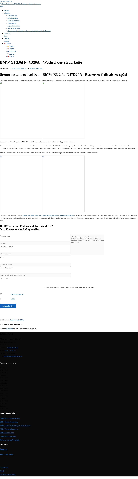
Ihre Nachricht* (4, 278)
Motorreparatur (12, 23)
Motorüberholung (13, 18)
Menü (1, 6)
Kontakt (6, 41)
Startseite (6, 10)
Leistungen (7, 13)
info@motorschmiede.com (13, 356)
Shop (5, 36)
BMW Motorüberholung (9, 422)
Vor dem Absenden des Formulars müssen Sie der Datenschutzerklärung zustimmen (69, 287)
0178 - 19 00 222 (10, 350)
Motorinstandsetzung (14, 20)
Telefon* (2, 257)
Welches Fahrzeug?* (6, 268)
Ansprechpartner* (5, 236)
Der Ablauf (7, 33)
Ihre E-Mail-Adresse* (6, 246)
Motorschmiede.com (36, 68)
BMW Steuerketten (7, 433)
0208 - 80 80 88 (12, 348)
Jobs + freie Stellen (6, 454)
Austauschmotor (12, 15)
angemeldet (9, 328)
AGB (2, 471)
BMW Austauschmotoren (9, 429)
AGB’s (13, 299)
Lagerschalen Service (14, 26)
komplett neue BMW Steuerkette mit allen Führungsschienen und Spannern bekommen (48, 215)
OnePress (55, 478)
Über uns (6, 38)
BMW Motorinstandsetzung (10, 418)
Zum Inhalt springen (6, 1)
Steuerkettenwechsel (14, 28)
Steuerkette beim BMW (17, 320)
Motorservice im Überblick (9, 440)
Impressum (4, 467)
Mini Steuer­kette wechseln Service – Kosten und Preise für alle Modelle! (29, 31)
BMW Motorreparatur (8, 436)
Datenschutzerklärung (17, 294)
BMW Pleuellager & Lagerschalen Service (15, 426)
